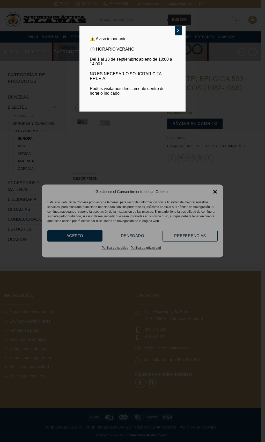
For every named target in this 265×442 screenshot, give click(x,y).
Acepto (75, 235)
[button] (215, 191)
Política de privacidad (146, 248)
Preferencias (190, 235)
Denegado (132, 235)
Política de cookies (115, 248)
